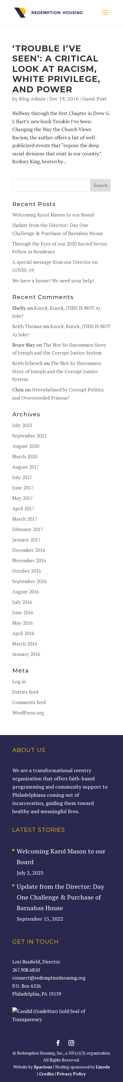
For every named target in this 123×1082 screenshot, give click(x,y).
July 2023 (22, 425)
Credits (46, 1074)
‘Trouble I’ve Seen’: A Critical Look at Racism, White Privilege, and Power (56, 69)
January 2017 (26, 539)
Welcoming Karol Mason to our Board (53, 214)
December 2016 (28, 550)
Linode (103, 1067)
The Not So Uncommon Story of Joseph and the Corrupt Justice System (56, 371)
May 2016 (22, 623)
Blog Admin (32, 98)
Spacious (43, 1067)
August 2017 (25, 467)
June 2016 (22, 612)
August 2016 (25, 591)
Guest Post (94, 98)
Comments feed (29, 702)
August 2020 (25, 446)
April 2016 (23, 633)
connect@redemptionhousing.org (48, 978)
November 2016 (29, 560)
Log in (19, 681)
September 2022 (29, 435)
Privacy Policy (71, 1074)
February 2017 (27, 529)
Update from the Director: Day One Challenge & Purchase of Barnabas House (60, 897)
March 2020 (24, 456)
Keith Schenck (27, 363)
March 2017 (24, 519)
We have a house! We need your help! (53, 280)
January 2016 (26, 654)
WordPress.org (28, 712)
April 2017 (23, 508)
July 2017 (22, 477)
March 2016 (24, 643)
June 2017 (22, 487)
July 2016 (22, 602)
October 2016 (26, 571)
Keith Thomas (27, 326)
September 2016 (29, 581)
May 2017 (22, 498)
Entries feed (25, 692)
